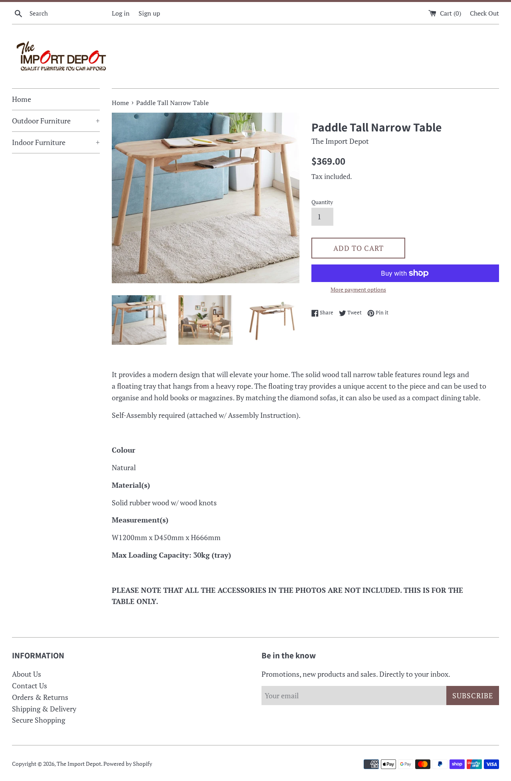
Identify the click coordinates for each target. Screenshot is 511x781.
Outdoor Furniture (56, 120)
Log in (121, 13)
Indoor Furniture (56, 142)
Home (21, 99)
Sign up (149, 13)
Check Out (484, 13)
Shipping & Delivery (44, 708)
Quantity (322, 202)
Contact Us (29, 685)
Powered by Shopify (127, 763)
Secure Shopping (38, 720)
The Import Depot (79, 763)
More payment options (358, 289)
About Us (26, 674)
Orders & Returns (40, 697)
